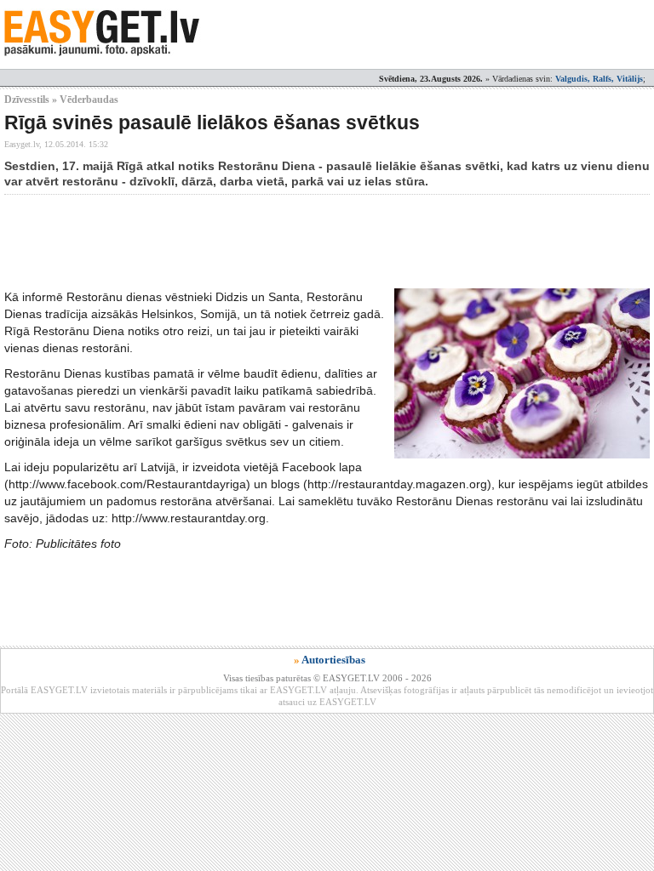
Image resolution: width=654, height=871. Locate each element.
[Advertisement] (314, 241)
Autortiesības (333, 659)
